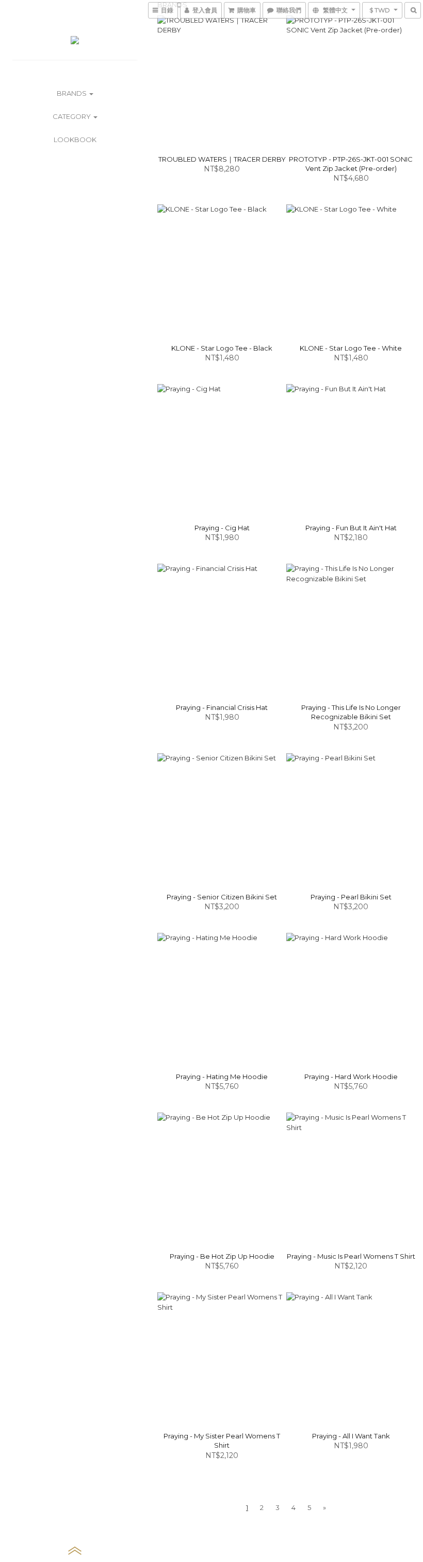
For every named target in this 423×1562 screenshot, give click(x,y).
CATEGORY (72, 116)
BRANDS (72, 93)
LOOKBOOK (75, 139)
